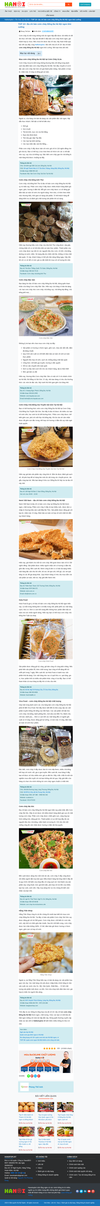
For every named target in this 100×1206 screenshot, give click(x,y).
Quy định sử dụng (75, 1161)
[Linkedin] (85, 1191)
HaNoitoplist (9, 20)
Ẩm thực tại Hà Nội (22, 20)
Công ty (57, 11)
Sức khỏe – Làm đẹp (87, 11)
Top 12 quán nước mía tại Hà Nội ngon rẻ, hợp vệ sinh (65, 1142)
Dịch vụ (17, 11)
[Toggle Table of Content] (38, 53)
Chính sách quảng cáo (77, 1168)
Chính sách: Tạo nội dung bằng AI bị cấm (82, 1176)
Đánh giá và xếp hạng (46, 1171)
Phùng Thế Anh (25, 31)
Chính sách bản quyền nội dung (80, 1171)
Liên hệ (40, 1164)
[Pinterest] (93, 1191)
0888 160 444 (15, 1173)
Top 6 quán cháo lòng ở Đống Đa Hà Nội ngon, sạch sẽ (65, 1117)
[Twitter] (81, 1191)
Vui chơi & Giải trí (45, 11)
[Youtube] (89, 1191)
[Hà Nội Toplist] (15, 4)
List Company (85, 4)
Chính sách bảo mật (76, 1164)
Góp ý (40, 1168)
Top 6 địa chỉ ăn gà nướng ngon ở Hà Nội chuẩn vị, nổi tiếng (25, 1143)
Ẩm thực (8, 11)
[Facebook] (77, 1191)
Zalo (23, 1173)
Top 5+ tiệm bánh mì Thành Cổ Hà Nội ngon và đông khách (26, 1117)
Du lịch (25, 11)
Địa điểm (74, 11)
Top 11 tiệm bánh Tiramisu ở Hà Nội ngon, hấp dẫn (44, 1142)
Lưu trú (33, 11)
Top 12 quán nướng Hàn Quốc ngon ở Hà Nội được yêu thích (45, 1117)
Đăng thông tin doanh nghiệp (48, 1175)
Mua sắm (65, 11)
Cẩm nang (50, 15)
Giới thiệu (41, 1161)
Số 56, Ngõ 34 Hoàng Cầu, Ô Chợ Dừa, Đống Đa (41, 689)
